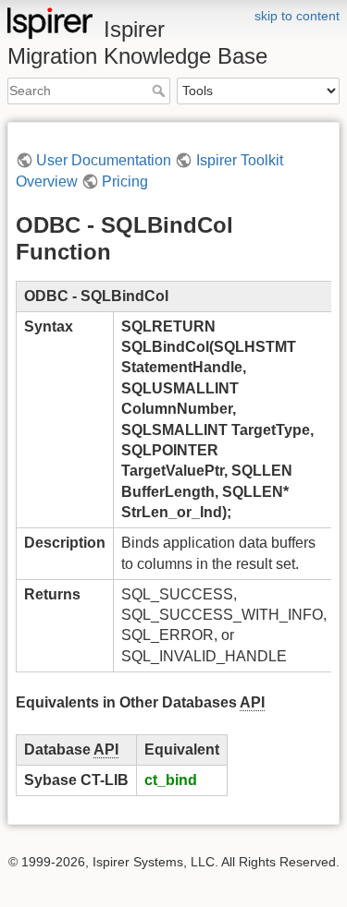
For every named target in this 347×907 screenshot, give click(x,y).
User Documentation (103, 160)
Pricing (125, 181)
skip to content (297, 15)
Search (160, 90)
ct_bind (170, 780)
